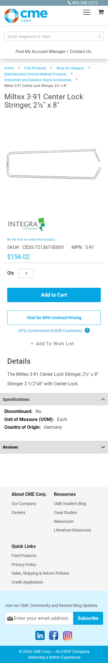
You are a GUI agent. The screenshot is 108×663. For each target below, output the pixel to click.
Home (9, 68)
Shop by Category (70, 68)
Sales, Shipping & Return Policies (40, 573)
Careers (18, 512)
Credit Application (27, 582)
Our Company (24, 503)
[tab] (54, 399)
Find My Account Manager (41, 51)
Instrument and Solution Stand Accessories (37, 80)
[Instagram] (67, 637)
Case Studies (65, 512)
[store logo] (26, 16)
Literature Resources (72, 530)
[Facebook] (53, 637)
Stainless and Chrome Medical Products (35, 74)
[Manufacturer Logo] (26, 232)
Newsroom (63, 521)
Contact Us (80, 51)
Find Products (35, 68)
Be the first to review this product (31, 239)
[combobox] (54, 36)
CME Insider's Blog (70, 503)
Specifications (16, 399)
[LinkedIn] (40, 637)
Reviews (10, 447)
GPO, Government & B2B (53, 330)
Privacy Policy (24, 564)
